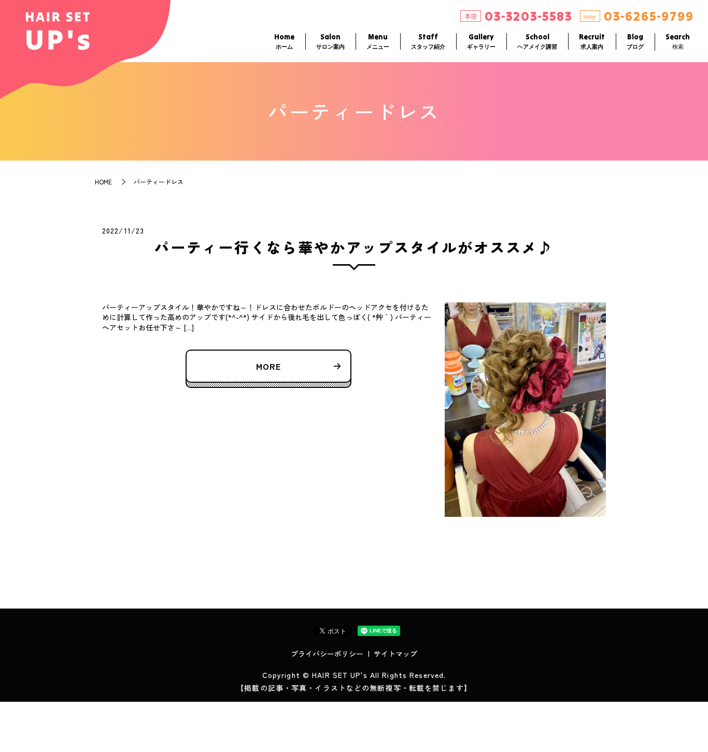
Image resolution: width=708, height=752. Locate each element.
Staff (428, 41)
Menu (377, 41)
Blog (635, 41)
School (537, 41)
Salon (330, 41)
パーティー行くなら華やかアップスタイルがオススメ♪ (354, 247)
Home (284, 41)
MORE (268, 366)
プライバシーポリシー (327, 653)
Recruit (592, 41)
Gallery (481, 41)
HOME (103, 181)
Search (677, 41)
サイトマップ (395, 653)
